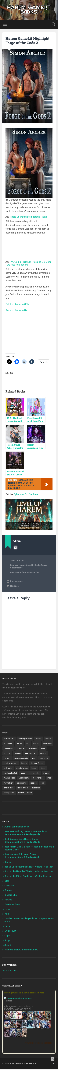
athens (38, 739)
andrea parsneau (25, 739)
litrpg (23, 773)
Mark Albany (24, 778)
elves (43, 748)
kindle (43, 768)
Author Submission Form (16, 826)
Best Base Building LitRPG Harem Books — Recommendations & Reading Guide (25, 833)
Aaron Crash (9, 739)
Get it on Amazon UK (16, 310)
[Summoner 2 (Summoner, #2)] (13, 1037)
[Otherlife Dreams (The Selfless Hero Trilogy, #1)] (19, 1027)
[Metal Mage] (48, 1028)
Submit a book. (9, 970)
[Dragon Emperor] (24, 1037)
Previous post (16, 581)
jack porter (8, 768)
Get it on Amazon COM (17, 304)
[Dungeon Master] (19, 1037)
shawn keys (8, 788)
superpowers (9, 793)
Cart (6, 881)
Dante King (8, 748)
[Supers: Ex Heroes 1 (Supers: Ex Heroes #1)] (30, 1019)
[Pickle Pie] (13, 1018)
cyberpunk (47, 743)
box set (19, 743)
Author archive (15, 547)
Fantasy (14, 565)
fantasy (18, 753)
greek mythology (18, 572)
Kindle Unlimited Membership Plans (28, 216)
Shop (7, 940)
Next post (14, 586)
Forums (8, 899)
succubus (36, 788)
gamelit (7, 758)
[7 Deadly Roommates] (7, 1018)
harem (24, 763)
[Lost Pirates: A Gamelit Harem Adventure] (48, 1019)
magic (45, 773)
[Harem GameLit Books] (29, 10)
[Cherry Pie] (19, 1018)
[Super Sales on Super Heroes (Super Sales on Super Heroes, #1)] (24, 1027)
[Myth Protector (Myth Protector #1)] (36, 1019)
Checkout (9, 885)
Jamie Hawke (22, 768)
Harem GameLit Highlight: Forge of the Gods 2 (28, 40)
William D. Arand (25, 793)
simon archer (33, 572)
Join (6, 913)
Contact (8, 890)
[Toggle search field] (53, 24)
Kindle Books (41, 565)
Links (7, 926)
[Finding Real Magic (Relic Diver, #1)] (24, 1018)
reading (33, 783)
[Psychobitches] (7, 1027)
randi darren (21, 783)
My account (10, 931)
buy (27, 743)
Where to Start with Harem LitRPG (21, 949)
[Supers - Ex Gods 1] (42, 1019)
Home (7, 909)
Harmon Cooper (37, 763)
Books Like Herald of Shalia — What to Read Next (29, 871)
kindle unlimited (10, 773)
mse (49, 778)
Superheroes (16, 568)
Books (7, 862)
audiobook (8, 743)
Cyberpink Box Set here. (26, 494)
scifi (42, 783)
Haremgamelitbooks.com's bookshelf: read (24, 993)
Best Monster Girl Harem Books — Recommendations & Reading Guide (22, 856)
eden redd (33, 748)
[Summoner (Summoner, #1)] (42, 1028)
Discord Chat (10, 895)
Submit (7, 945)
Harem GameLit (26, 565)
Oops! (7, 935)
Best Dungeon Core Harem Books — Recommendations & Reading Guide (22, 840)
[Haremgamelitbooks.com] (18, 998)
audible (48, 739)
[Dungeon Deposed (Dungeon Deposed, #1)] (30, 1028)
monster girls (38, 778)
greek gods (43, 758)
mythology (8, 783)
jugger (34, 768)
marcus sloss (9, 778)
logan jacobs (34, 773)
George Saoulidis (21, 758)
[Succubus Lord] (7, 1037)
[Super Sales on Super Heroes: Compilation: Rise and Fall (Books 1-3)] (36, 1027)
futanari (43, 753)
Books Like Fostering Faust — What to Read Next (28, 866)
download (21, 748)
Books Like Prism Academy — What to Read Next (28, 876)
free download (30, 753)
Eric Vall (7, 753)
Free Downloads (12, 904)
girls (33, 758)
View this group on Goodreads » (39, 1043)
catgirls (36, 743)
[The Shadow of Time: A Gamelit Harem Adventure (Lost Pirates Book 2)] (13, 1028)
